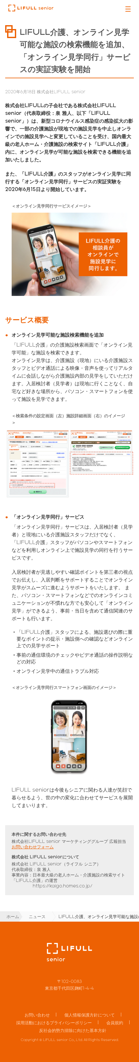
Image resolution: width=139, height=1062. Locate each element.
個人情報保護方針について (89, 1014)
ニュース (37, 916)
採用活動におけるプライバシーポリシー (54, 1022)
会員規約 (114, 1022)
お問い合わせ (37, 1014)
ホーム (12, 916)
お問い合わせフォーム (33, 846)
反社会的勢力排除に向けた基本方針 (72, 1030)
